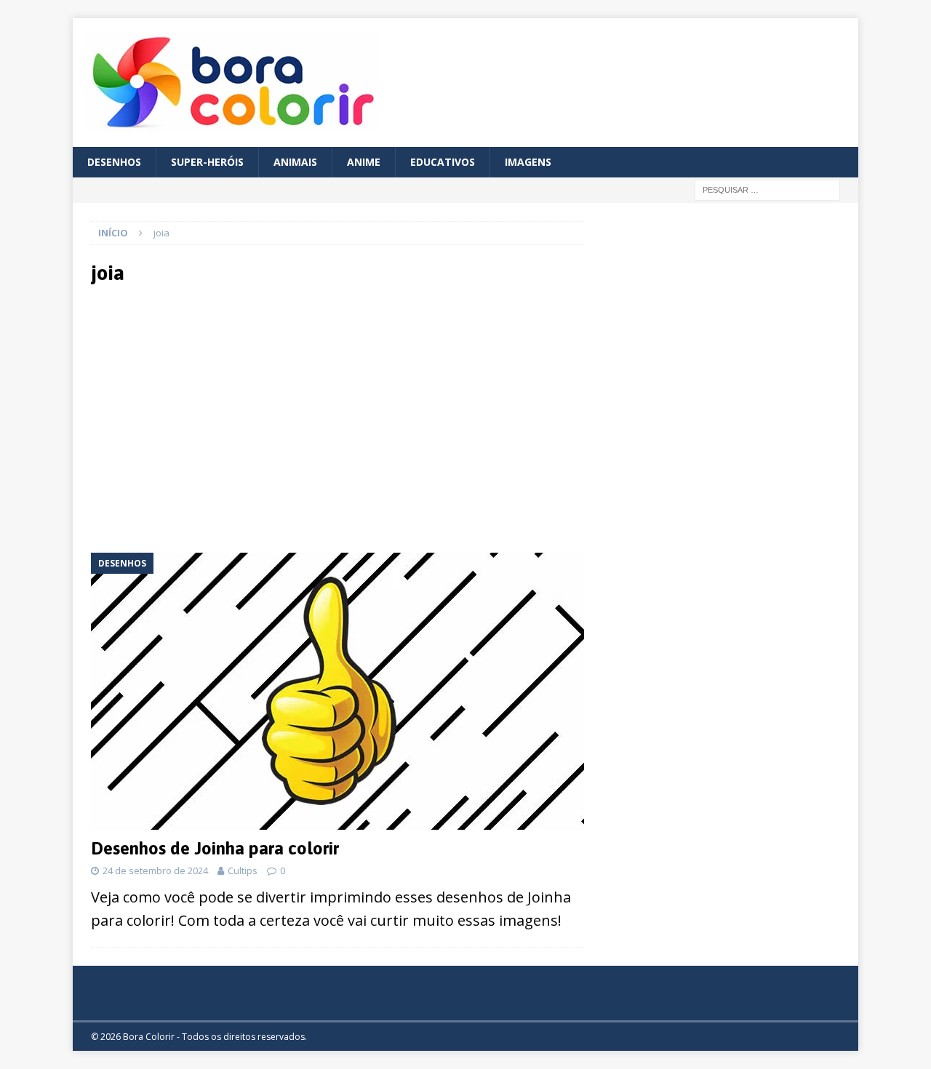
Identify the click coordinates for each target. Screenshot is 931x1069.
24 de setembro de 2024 (155, 870)
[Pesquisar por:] (767, 189)
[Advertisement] (219, 417)
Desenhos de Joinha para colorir (215, 848)
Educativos (442, 162)
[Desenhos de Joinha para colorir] (337, 691)
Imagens (528, 162)
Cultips (242, 870)
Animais (295, 162)
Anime (363, 162)
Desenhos (114, 162)
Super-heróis (207, 162)
